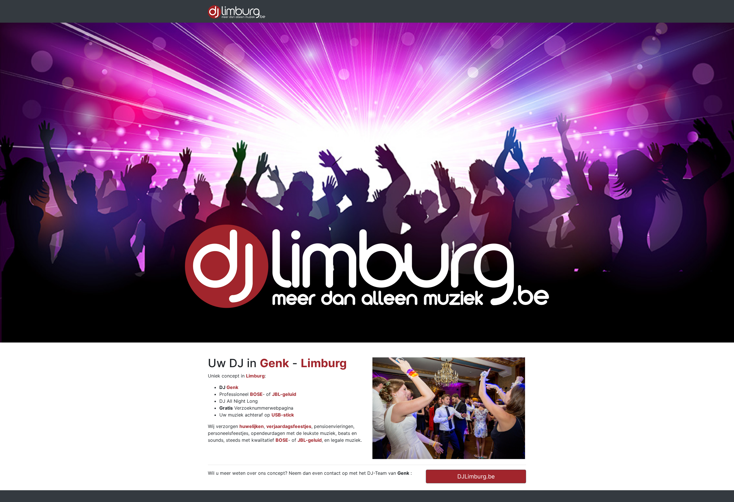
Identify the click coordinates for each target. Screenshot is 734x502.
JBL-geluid (284, 394)
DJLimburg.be (476, 476)
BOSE (256, 394)
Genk (274, 363)
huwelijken (251, 426)
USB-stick (283, 415)
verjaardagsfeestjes (288, 426)
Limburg (324, 363)
